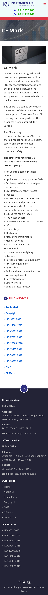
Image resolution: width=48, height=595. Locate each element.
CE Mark (10, 373)
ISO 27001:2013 (13, 337)
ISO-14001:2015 (14, 325)
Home (6, 486)
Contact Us (9, 517)
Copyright (11, 313)
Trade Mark (11, 307)
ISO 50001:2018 (13, 355)
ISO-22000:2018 (14, 343)
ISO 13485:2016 (13, 349)
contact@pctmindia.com (22, 433)
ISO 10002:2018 (13, 361)
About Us (8, 491)
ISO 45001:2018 (13, 331)
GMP (8, 367)
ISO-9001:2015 (13, 319)
